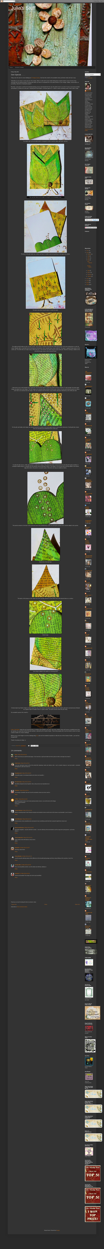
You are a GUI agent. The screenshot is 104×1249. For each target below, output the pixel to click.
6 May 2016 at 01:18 (22, 754)
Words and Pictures (19, 827)
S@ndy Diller (18, 864)
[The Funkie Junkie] (92, 1019)
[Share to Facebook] (36, 746)
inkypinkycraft (88, 570)
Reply (16, 758)
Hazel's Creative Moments (87, 542)
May (89, 259)
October (89, 254)
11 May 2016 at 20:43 (26, 864)
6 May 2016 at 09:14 (24, 790)
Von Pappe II (88, 885)
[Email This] (31, 746)
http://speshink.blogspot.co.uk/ (88, 557)
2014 (87, 280)
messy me (87, 661)
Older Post (77, 904)
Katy (16, 754)
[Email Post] (29, 745)
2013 (87, 282)
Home (11, 67)
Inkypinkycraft (18, 773)
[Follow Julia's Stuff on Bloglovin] (92, 220)
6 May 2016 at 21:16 (26, 819)
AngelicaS (87, 399)
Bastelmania (88, 467)
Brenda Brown (18, 781)
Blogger (58, 1230)
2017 (87, 250)
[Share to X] (34, 746)
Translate (90, 78)
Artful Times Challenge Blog (88, 440)
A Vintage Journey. (35, 77)
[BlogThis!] (33, 746)
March (89, 272)
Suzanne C (17, 873)
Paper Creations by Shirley (88, 731)
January (89, 276)
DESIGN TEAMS (19, 67)
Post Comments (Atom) (22, 906)
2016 (87, 252)
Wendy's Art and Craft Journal (88, 899)
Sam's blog (87, 783)
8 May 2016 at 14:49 (28, 827)
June (89, 258)
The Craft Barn (88, 846)
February (90, 274)
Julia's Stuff (23, 8)
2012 (87, 284)
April (89, 270)
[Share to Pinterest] (37, 746)
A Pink (16, 799)
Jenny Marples (18, 856)
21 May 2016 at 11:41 (25, 873)
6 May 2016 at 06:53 (26, 781)
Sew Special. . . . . (90, 263)
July (89, 256)
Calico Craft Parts (15, 729)
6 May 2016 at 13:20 (22, 799)
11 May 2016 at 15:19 (27, 856)
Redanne (17, 790)
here (37, 735)
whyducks (17, 847)
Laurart (87, 622)
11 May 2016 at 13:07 (25, 847)
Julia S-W (89, 90)
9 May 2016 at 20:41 (27, 837)
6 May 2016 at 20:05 (27, 810)
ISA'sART (87, 582)
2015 (87, 278)
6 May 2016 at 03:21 (25, 763)
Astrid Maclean (18, 819)
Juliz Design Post (19, 837)
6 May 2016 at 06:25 (26, 773)
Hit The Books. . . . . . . (90, 267)
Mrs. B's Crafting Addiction (87, 689)
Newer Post (13, 904)
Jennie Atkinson (18, 810)
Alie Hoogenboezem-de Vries (88, 373)
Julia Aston (17, 763)
